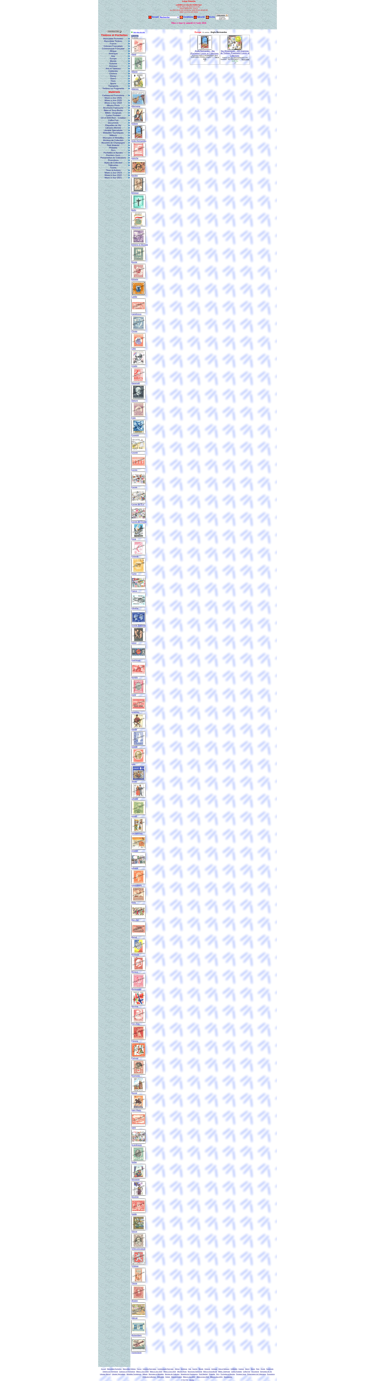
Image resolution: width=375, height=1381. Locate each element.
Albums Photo (113, 105)
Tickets (113, 168)
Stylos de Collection (113, 163)
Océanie (113, 63)
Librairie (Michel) (113, 128)
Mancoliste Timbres (113, 41)
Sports (113, 83)
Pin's (113, 150)
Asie (113, 56)
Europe (113, 58)
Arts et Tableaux (113, 68)
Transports (113, 86)
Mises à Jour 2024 (113, 103)
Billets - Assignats (113, 113)
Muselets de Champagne (113, 143)
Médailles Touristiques (113, 133)
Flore (113, 81)
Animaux (113, 66)
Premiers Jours (113, 155)
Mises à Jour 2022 (113, 175)
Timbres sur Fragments (113, 88)
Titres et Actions (113, 170)
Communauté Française (113, 48)
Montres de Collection (113, 140)
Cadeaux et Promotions (113, 95)
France (113, 43)
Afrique (113, 51)
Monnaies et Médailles (113, 138)
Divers (113, 78)
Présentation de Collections (113, 158)
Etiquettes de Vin (113, 125)
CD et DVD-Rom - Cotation (113, 118)
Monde (113, 61)
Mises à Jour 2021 (113, 177)
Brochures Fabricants (113, 108)
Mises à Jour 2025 (113, 100)
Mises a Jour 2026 (113, 98)
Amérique (113, 53)
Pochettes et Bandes (113, 153)
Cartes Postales (113, 115)
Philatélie (113, 148)
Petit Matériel (113, 145)
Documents (113, 123)
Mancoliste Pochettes (113, 38)
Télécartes (113, 165)
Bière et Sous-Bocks (113, 110)
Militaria (113, 135)
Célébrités (113, 71)
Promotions (113, 160)
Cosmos (113, 73)
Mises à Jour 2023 (113, 172)
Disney (113, 76)
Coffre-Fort (113, 120)
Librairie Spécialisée (113, 130)
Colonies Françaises (113, 46)
